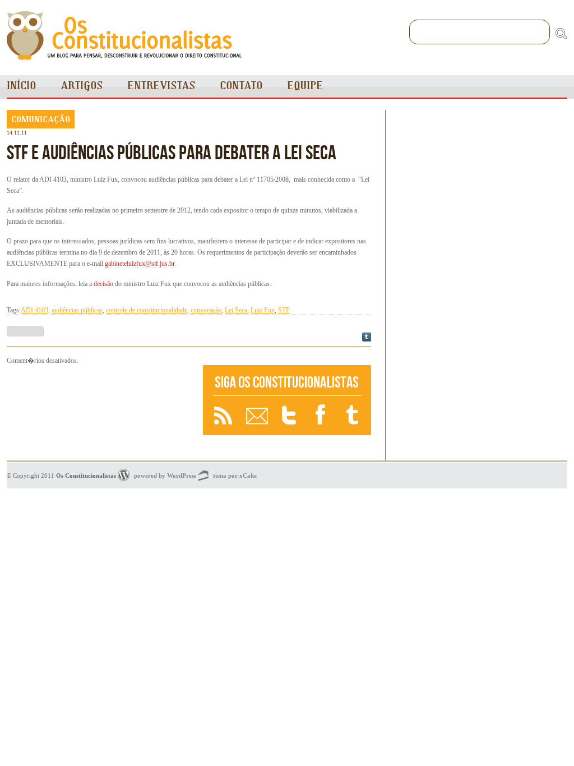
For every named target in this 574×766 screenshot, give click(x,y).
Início (21, 85)
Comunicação (40, 119)
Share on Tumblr (366, 337)
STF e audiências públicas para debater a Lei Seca (171, 152)
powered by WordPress (165, 475)
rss (223, 415)
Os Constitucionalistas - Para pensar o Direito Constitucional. (124, 35)
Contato (241, 85)
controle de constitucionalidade (146, 310)
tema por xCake (235, 475)
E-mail (257, 415)
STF (284, 310)
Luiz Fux (263, 310)
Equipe (305, 85)
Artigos (82, 85)
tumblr (353, 415)
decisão (103, 284)
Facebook (322, 415)
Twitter (290, 415)
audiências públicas (77, 310)
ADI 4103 (34, 310)
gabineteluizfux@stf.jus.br (140, 263)
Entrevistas (161, 85)
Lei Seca (236, 310)
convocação (206, 310)
